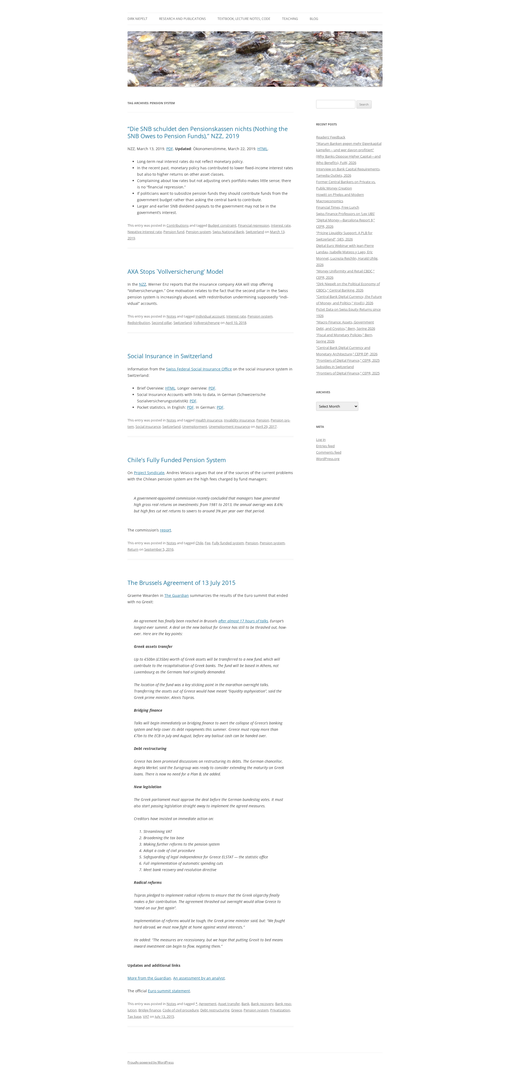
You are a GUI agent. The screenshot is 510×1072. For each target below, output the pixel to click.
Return (133, 549)
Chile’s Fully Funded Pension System (177, 460)
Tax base (134, 1016)
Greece (236, 1010)
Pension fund (173, 231)
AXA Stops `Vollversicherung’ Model (175, 271)
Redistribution (139, 322)
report (165, 530)
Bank (245, 1003)
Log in (321, 439)
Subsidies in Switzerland (335, 366)
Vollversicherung (206, 322)
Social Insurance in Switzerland (170, 356)
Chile (199, 543)
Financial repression (253, 225)
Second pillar (162, 322)
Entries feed (325, 446)
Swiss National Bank (228, 231)
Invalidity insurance (239, 420)
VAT (146, 1016)
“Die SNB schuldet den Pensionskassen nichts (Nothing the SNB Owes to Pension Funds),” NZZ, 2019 (208, 132)
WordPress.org (327, 458)
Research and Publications (182, 18)
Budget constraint (222, 225)
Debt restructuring (215, 1010)
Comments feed (328, 452)
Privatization (280, 1010)
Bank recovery (262, 1003)
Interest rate (281, 225)
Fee (207, 543)
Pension (262, 420)
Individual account (210, 316)
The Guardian (176, 595)
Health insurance (209, 420)
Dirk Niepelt (137, 18)
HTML (262, 148)
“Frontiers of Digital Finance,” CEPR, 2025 (348, 360)
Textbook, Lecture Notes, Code (244, 18)
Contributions (178, 225)
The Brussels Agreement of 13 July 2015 (182, 582)
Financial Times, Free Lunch (337, 207)
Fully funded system (228, 543)
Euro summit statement (169, 990)
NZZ (142, 284)
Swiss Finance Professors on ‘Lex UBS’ (345, 213)
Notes (171, 316)
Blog (314, 18)
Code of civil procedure (181, 1010)
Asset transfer (229, 1003)
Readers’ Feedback (330, 137)
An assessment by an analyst (199, 978)
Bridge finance (149, 1010)
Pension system (198, 231)
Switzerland (255, 231)
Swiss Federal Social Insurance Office (199, 369)
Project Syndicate (149, 472)
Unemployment (194, 426)
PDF (169, 148)
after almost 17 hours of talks (243, 620)
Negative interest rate (145, 231)
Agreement (207, 1003)
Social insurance (148, 426)
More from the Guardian (149, 978)
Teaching (290, 18)
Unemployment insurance (229, 426)
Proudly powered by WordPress (151, 1062)
